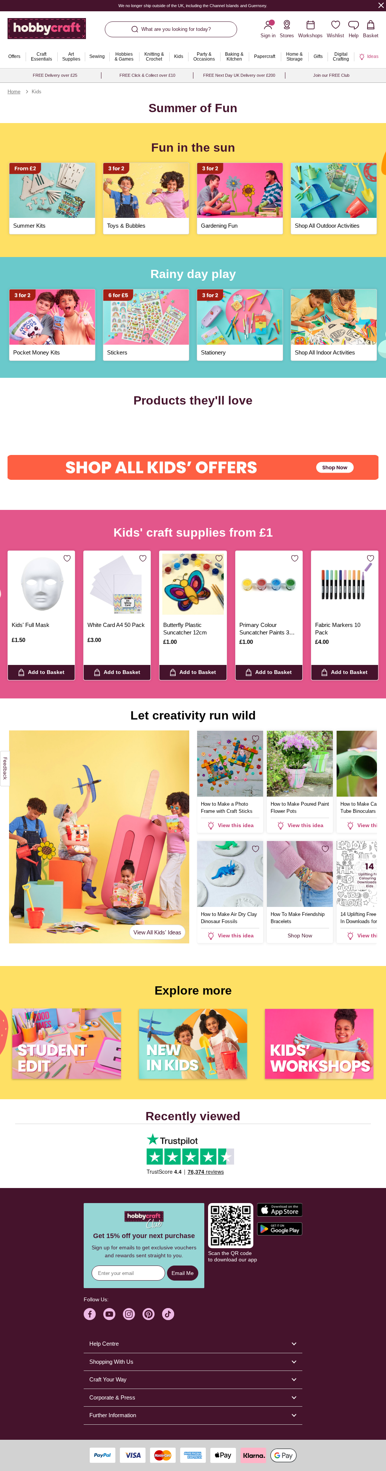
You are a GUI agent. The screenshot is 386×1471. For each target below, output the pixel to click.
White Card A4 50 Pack (116, 625)
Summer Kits (29, 225)
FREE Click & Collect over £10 (147, 75)
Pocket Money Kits (36, 352)
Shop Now (300, 935)
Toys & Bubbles (126, 225)
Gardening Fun (219, 225)
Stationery (213, 352)
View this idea (236, 825)
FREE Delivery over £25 (55, 75)
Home (14, 91)
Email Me (183, 1273)
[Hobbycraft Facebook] (90, 1314)
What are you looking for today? (176, 29)
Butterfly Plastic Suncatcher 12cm (185, 629)
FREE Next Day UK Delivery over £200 (239, 75)
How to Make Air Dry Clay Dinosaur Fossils (229, 917)
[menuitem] (14, 56)
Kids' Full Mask (30, 625)
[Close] (381, 5)
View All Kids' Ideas (157, 932)
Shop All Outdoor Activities (327, 225)
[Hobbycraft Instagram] (129, 1314)
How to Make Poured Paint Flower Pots (300, 807)
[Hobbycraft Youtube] (109, 1314)
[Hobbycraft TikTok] (168, 1314)
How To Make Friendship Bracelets (298, 917)
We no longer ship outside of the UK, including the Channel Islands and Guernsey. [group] (193, 5)
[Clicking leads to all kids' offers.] (193, 467)
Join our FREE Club (331, 75)
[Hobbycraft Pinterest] (148, 1314)
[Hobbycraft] (47, 31)
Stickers (117, 352)
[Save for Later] (67, 559)
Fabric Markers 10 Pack (337, 629)
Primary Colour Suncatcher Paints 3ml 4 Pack (267, 629)
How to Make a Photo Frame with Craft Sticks (227, 807)
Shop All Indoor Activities (325, 352)
